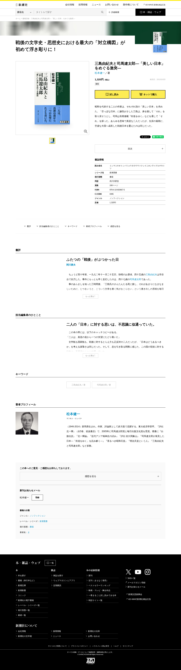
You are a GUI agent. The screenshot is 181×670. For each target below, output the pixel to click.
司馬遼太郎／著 (104, 385)
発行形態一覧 (24, 610)
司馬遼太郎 (135, 279)
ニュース (96, 4)
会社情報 (69, 4)
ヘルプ (115, 646)
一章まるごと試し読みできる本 (102, 595)
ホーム (18, 19)
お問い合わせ (112, 4)
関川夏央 (71, 265)
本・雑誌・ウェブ (152, 12)
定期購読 (57, 585)
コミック (22, 595)
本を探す (22, 575)
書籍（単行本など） (27, 580)
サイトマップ (128, 646)
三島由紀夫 (151, 274)
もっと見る (89, 296)
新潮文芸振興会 (135, 594)
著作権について (131, 4)
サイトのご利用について (57, 646)
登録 (37, 497)
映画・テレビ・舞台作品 (99, 590)
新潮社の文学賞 (25, 636)
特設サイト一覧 (95, 600)
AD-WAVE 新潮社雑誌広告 (155, 5)
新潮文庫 (22, 585)
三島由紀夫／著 (78, 385)
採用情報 (83, 4)
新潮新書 (22, 590)
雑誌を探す (58, 575)
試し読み (114, 94)
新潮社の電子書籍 (26, 600)
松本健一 (100, 73)
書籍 (32, 527)
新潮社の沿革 (94, 631)
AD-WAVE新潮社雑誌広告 (139, 599)
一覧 (52, 563)
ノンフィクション (38, 516)
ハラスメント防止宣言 (100, 646)
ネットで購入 (150, 94)
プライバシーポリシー (79, 646)
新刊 (90, 575)
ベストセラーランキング (99, 585)
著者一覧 (22, 615)
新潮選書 (44, 521)
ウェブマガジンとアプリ (64, 580)
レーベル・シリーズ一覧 (29, 605)
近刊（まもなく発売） (98, 580)
